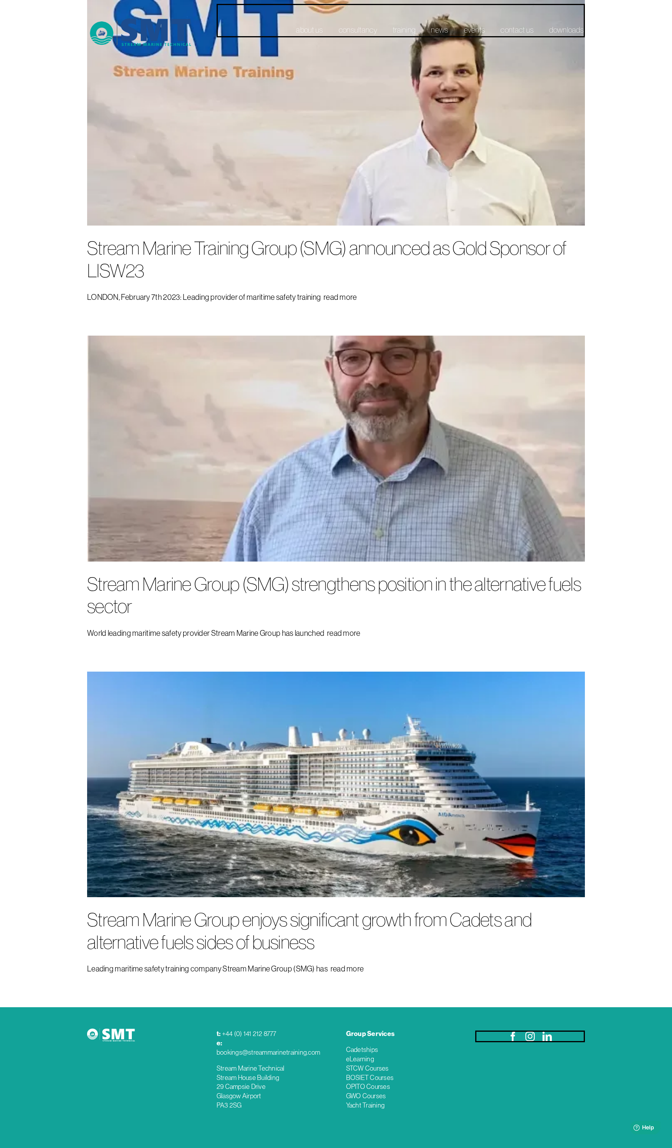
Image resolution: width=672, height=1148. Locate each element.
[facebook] (513, 1036)
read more (339, 297)
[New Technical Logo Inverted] (111, 1026)
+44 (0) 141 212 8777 (249, 1034)
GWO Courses (366, 1096)
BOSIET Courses (370, 1078)
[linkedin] (547, 1036)
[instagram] (530, 1036)
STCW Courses (367, 1068)
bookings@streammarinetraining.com (268, 1052)
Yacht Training (365, 1105)
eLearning (360, 1059)
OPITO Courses (368, 1086)
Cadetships (362, 1050)
